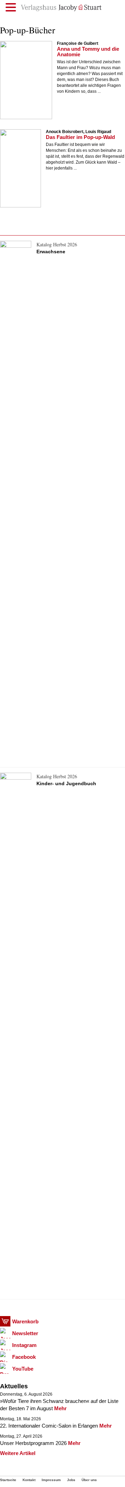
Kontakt (29, 1480)
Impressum (51, 1480)
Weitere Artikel (17, 1453)
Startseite (8, 1480)
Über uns (89, 1480)
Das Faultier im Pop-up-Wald (80, 137)
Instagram (24, 1345)
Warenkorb (25, 1321)
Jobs (71, 1480)
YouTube (22, 1369)
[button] (12, 7)
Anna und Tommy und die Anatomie (88, 51)
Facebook (24, 1357)
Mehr (60, 1408)
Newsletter (25, 1333)
